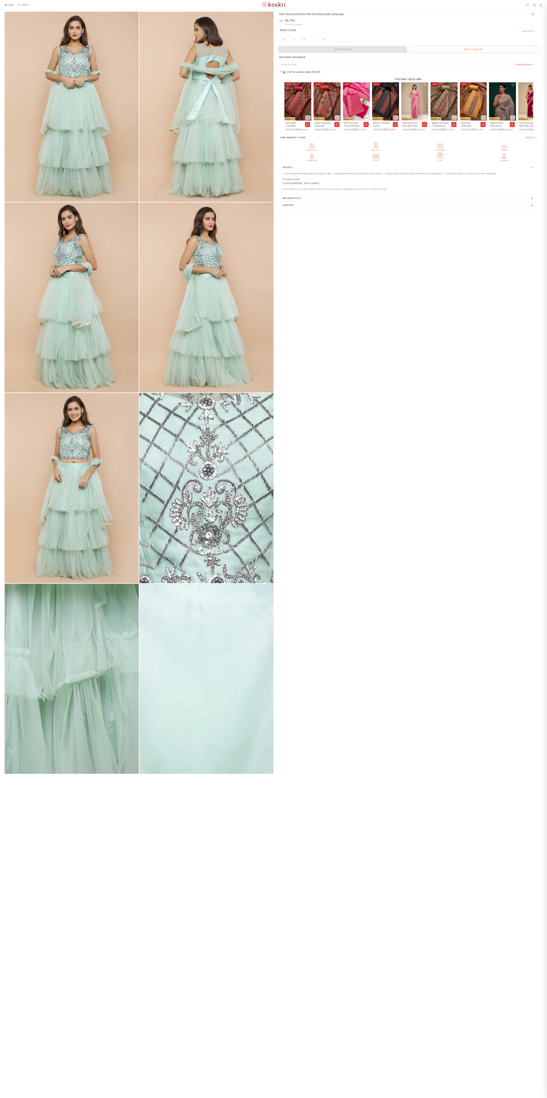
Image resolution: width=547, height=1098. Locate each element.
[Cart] (534, 5)
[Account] (540, 5)
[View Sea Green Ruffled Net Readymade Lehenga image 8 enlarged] (206, 679)
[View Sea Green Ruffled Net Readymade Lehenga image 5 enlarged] (72, 488)
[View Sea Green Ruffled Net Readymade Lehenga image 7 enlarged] (72, 679)
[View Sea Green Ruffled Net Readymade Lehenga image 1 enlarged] (72, 107)
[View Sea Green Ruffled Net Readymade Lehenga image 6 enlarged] (206, 488)
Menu (11, 5)
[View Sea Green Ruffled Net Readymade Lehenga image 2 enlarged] (206, 107)
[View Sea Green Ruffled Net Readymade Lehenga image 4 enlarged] (206, 297)
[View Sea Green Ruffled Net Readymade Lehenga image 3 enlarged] (72, 297)
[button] (307, 124)
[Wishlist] (527, 5)
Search (25, 5)
